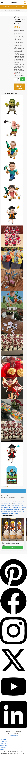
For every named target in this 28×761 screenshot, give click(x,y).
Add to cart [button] (13, 547)
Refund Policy (3, 745)
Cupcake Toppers (20, 501)
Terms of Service (4, 743)
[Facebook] (13, 614)
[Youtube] (13, 698)
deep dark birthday (17, 503)
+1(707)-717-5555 (13, 735)
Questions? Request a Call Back (19, 87)
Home (2, 10)
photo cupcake (5, 511)
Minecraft (17, 507)
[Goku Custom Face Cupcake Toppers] (12, 529)
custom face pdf (8, 503)
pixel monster (12, 511)
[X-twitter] (13, 673)
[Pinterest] (13, 586)
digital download (5, 505)
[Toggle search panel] (22, 2)
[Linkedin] (13, 729)
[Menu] (3, 2)
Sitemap (2, 749)
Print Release (3, 739)
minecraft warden (18, 509)
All (5, 10)
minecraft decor (10, 509)
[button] (24, 3)
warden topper (14, 513)
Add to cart (22, 80)
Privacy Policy (3, 741)
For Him (12, 505)
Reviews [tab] (5, 486)
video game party (5, 513)
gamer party (18, 505)
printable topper (21, 511)
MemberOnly (11, 507)
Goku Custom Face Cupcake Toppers (10, 543)
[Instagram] (13, 645)
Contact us (3, 747)
